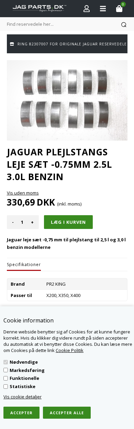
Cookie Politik (69, 350)
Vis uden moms (23, 193)
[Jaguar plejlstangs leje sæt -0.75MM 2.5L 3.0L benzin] (67, 100)
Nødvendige (24, 362)
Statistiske (22, 386)
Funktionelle (24, 378)
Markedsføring (27, 370)
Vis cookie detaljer (22, 397)
